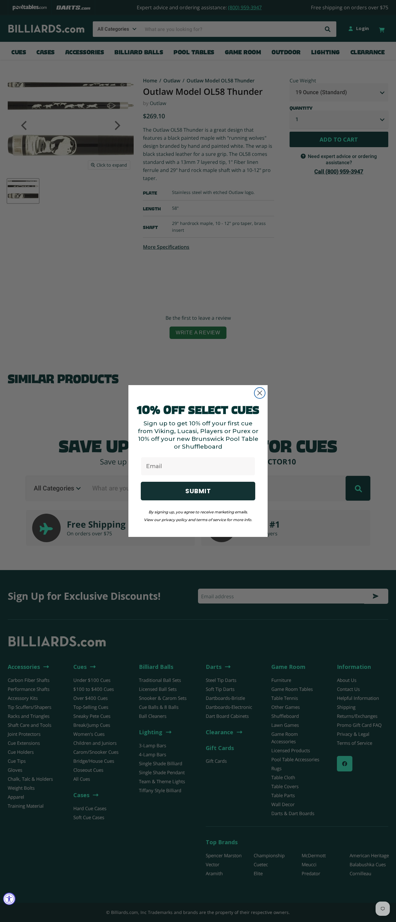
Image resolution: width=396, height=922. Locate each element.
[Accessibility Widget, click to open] (9, 899)
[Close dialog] (259, 393)
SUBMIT (198, 491)
